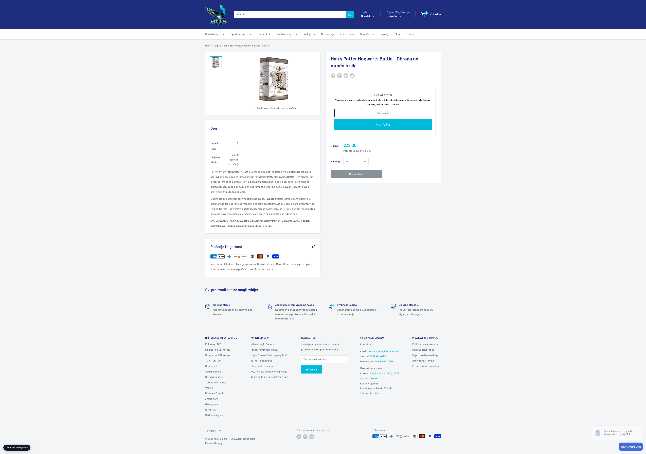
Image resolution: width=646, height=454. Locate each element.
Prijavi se (311, 369)
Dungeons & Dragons (217, 355)
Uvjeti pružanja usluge (425, 355)
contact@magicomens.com (384, 351)
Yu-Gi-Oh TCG (213, 360)
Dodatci (262, 34)
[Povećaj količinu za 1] (364, 161)
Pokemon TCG (213, 344)
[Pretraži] (350, 14)
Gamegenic (212, 404)
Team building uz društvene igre (269, 376)
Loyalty (384, 34)
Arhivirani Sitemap (423, 360)
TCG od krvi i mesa (215, 382)
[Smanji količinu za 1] (347, 161)
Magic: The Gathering (217, 349)
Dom (207, 45)
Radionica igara (214, 415)
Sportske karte (239, 34)
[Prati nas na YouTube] (311, 436)
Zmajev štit (211, 398)
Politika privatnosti (423, 349)
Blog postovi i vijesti (262, 365)
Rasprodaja (327, 34)
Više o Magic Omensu (263, 344)
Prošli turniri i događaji (425, 365)
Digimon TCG (212, 365)
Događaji (365, 34)
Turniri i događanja (261, 360)
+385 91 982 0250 (376, 356)
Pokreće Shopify (213, 443)
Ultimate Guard (214, 393)
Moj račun (392, 16)
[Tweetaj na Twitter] (346, 75)
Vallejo (308, 34)
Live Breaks (347, 34)
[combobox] (290, 14)
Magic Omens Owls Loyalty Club (269, 355)
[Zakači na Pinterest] (339, 75)
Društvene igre (285, 34)
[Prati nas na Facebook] (298, 436)
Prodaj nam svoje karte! (264, 349)
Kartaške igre (213, 34)
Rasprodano (356, 173)
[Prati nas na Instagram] (305, 436)
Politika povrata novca (425, 344)
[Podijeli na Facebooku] (333, 75)
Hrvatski (211, 430)
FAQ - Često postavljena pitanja (269, 371)
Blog (397, 34)
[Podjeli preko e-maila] (352, 75)
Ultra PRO (210, 409)
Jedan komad (213, 371)
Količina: (336, 161)
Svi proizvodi (220, 45)
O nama (410, 34)
